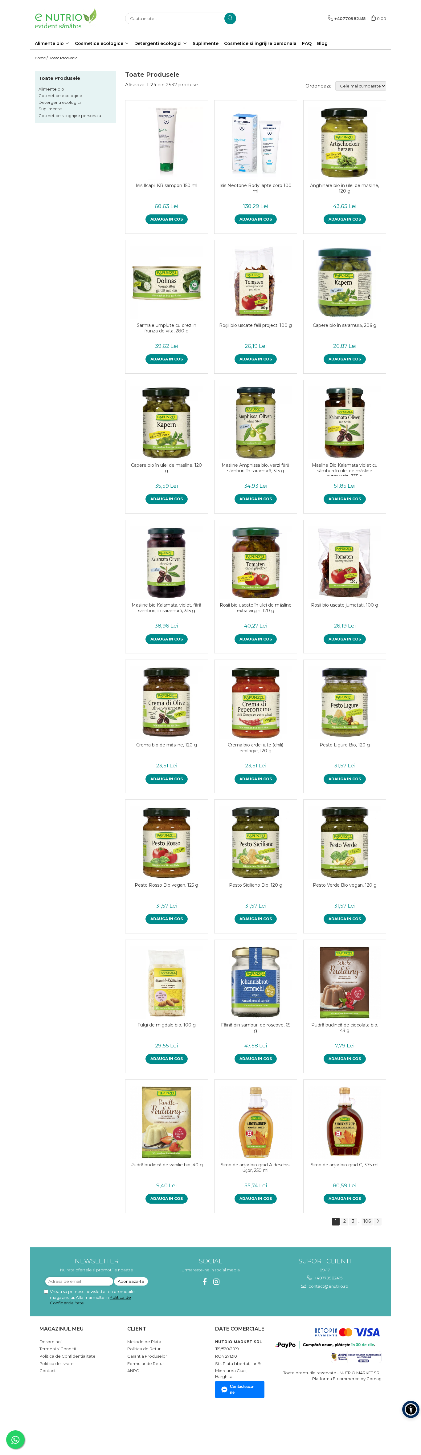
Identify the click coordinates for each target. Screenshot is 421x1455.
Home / (42, 57)
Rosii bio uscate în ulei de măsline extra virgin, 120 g (256, 607)
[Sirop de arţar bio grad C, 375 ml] (344, 1122)
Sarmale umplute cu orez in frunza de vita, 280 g (166, 328)
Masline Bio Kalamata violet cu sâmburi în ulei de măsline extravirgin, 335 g (345, 469)
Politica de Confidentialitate (67, 1356)
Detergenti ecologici (60, 102)
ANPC (133, 1370)
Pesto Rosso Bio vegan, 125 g (166, 885)
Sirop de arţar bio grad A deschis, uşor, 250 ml (255, 1167)
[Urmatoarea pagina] (378, 1221)
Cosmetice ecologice (60, 95)
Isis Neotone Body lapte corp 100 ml (255, 188)
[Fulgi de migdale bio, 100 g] (166, 982)
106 (367, 1221)
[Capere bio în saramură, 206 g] (344, 282)
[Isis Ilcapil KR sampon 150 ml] (166, 143)
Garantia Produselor (147, 1356)
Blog (322, 43)
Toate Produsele (63, 57)
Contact (47, 1370)
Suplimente (50, 108)
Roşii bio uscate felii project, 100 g (255, 325)
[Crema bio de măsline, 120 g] (166, 702)
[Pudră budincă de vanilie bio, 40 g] (166, 1122)
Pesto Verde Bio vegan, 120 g (345, 885)
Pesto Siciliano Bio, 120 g (255, 885)
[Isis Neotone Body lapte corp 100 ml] (255, 143)
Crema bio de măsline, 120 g (166, 745)
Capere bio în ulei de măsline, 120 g (166, 467)
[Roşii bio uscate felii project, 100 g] (255, 282)
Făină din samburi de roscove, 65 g (255, 1027)
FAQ (307, 43)
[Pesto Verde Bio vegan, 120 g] (344, 842)
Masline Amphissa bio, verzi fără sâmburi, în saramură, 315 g (255, 467)
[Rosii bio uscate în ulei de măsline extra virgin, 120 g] (255, 562)
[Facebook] (204, 1281)
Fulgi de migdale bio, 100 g (166, 1025)
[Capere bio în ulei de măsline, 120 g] (166, 422)
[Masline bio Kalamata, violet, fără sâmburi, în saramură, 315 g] (166, 562)
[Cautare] (230, 18)
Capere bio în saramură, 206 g (344, 325)
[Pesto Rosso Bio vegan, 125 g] (166, 842)
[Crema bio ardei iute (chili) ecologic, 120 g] (255, 702)
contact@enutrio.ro (328, 1286)
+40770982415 (328, 1277)
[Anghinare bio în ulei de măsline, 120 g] (344, 143)
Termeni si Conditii (57, 1348)
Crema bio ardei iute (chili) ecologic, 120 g (255, 747)
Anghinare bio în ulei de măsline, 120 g (344, 188)
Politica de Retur (144, 1348)
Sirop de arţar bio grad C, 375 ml (344, 1165)
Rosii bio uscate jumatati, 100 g (344, 605)
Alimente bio (51, 89)
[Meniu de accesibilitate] (410, 1409)
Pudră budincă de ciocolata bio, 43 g (344, 1027)
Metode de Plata (144, 1341)
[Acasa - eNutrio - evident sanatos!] (65, 18)
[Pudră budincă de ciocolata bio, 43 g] (344, 982)
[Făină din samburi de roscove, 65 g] (255, 982)
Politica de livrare (56, 1363)
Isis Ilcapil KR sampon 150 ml (166, 185)
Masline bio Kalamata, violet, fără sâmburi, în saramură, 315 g (166, 607)
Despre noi (50, 1341)
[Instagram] (216, 1281)
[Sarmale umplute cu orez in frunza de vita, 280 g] (166, 282)
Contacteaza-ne (242, 1389)
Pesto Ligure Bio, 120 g (345, 745)
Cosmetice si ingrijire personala (70, 115)
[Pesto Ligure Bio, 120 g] (344, 702)
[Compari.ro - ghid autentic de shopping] (61, 1425)
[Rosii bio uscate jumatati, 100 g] (344, 562)
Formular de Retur (145, 1363)
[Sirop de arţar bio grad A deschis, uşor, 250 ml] (255, 1122)
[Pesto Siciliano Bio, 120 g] (255, 842)
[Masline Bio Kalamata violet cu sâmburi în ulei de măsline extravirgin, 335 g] (344, 422)
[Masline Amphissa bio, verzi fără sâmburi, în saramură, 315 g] (255, 422)
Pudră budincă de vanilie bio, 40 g (166, 1165)
